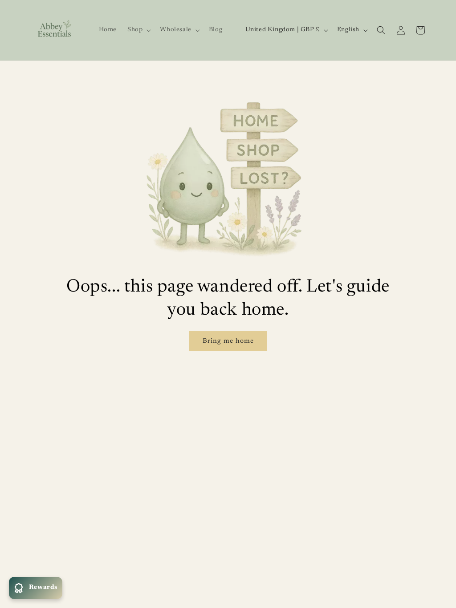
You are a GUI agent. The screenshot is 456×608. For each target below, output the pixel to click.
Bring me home (228, 341)
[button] (138, 29)
